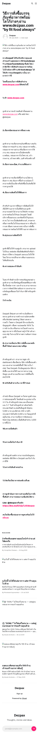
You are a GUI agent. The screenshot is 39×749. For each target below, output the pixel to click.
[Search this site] (32, 3)
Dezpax (6, 3)
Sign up (20, 694)
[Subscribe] (33, 728)
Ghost (24, 698)
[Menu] (36, 3)
